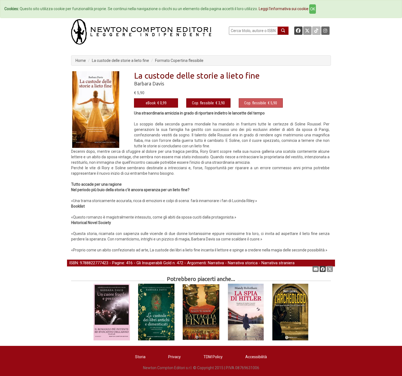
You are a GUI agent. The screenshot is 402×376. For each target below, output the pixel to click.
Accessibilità (256, 357)
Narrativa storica (243, 262)
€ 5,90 (260, 103)
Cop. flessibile (203, 103)
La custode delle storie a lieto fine (120, 60)
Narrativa (216, 262)
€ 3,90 (208, 103)
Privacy (174, 357)
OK (312, 9)
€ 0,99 (156, 103)
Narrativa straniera (278, 262)
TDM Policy (213, 357)
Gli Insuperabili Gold (153, 262)
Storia (140, 357)
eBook (151, 103)
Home (80, 60)
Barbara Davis (149, 83)
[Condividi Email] (316, 269)
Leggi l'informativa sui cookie (283, 9)
